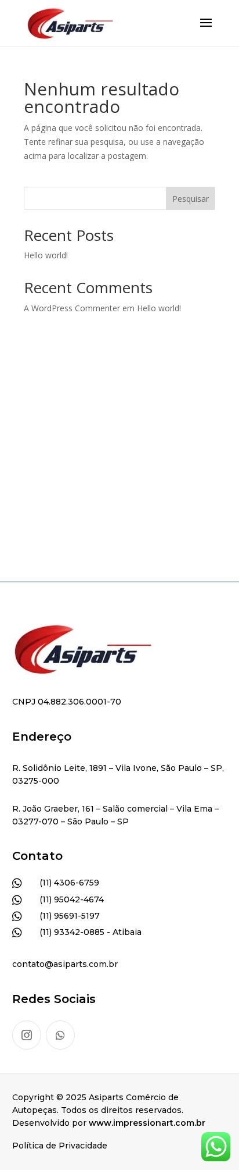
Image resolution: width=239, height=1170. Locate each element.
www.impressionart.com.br (147, 1123)
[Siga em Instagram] (26, 1035)
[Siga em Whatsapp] (60, 1035)
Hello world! (46, 255)
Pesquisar (190, 198)
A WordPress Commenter (72, 308)
